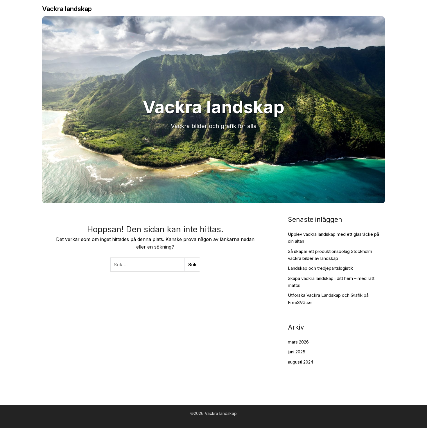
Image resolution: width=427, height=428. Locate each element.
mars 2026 (298, 342)
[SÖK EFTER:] (147, 264)
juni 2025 (296, 352)
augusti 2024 (300, 362)
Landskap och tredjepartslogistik (320, 268)
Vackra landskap (67, 8)
